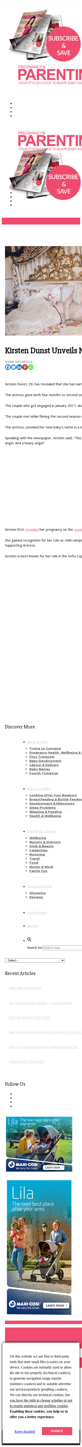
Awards (32, 926)
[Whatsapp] (30, 367)
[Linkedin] (19, 367)
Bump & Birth (37, 742)
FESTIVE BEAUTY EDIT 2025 (30, 1017)
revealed (32, 529)
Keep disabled (25, 1431)
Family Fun (38, 871)
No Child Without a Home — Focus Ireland (40, 1003)
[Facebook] (8, 367)
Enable (57, 1431)
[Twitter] (13, 367)
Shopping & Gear (39, 886)
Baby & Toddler (38, 788)
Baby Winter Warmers (25, 988)
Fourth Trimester (43, 773)
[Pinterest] (25, 367)
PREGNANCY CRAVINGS (26, 1061)
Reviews (36, 897)
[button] (29, 940)
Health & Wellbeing (45, 816)
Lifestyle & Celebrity (41, 831)
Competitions (37, 912)
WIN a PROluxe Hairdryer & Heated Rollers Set (43, 1047)
